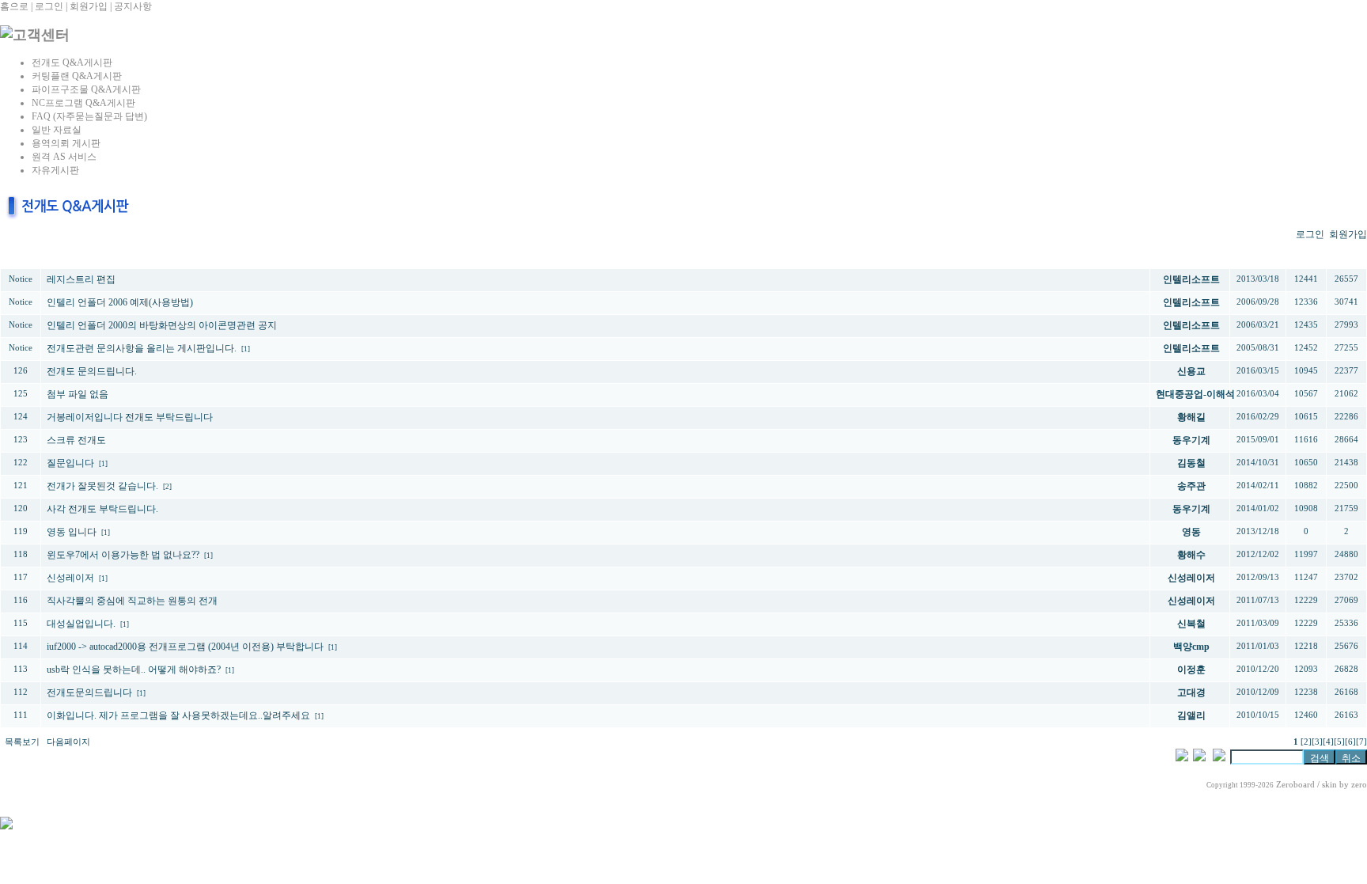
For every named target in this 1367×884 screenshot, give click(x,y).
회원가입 (89, 6)
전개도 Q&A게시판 (72, 62)
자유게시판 (55, 170)
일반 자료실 (56, 129)
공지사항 (133, 6)
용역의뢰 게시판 (66, 143)
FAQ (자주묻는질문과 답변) (89, 116)
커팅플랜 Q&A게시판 (77, 76)
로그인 (49, 6)
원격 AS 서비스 (64, 156)
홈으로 (14, 6)
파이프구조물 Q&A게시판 (86, 89)
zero (1359, 784)
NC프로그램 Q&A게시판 (83, 102)
